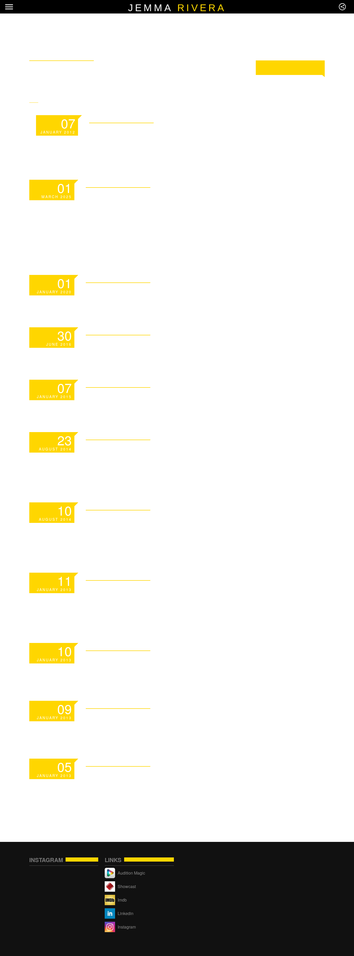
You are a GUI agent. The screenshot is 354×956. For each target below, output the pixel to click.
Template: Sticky (141, 132)
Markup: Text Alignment (161, 718)
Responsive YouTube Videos (150, 526)
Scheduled (120, 292)
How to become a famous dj (164, 455)
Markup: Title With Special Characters (149, 782)
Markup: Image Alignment (165, 660)
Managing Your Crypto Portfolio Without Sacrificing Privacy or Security (157, 215)
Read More (213, 118)
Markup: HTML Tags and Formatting (157, 596)
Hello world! (127, 344)
